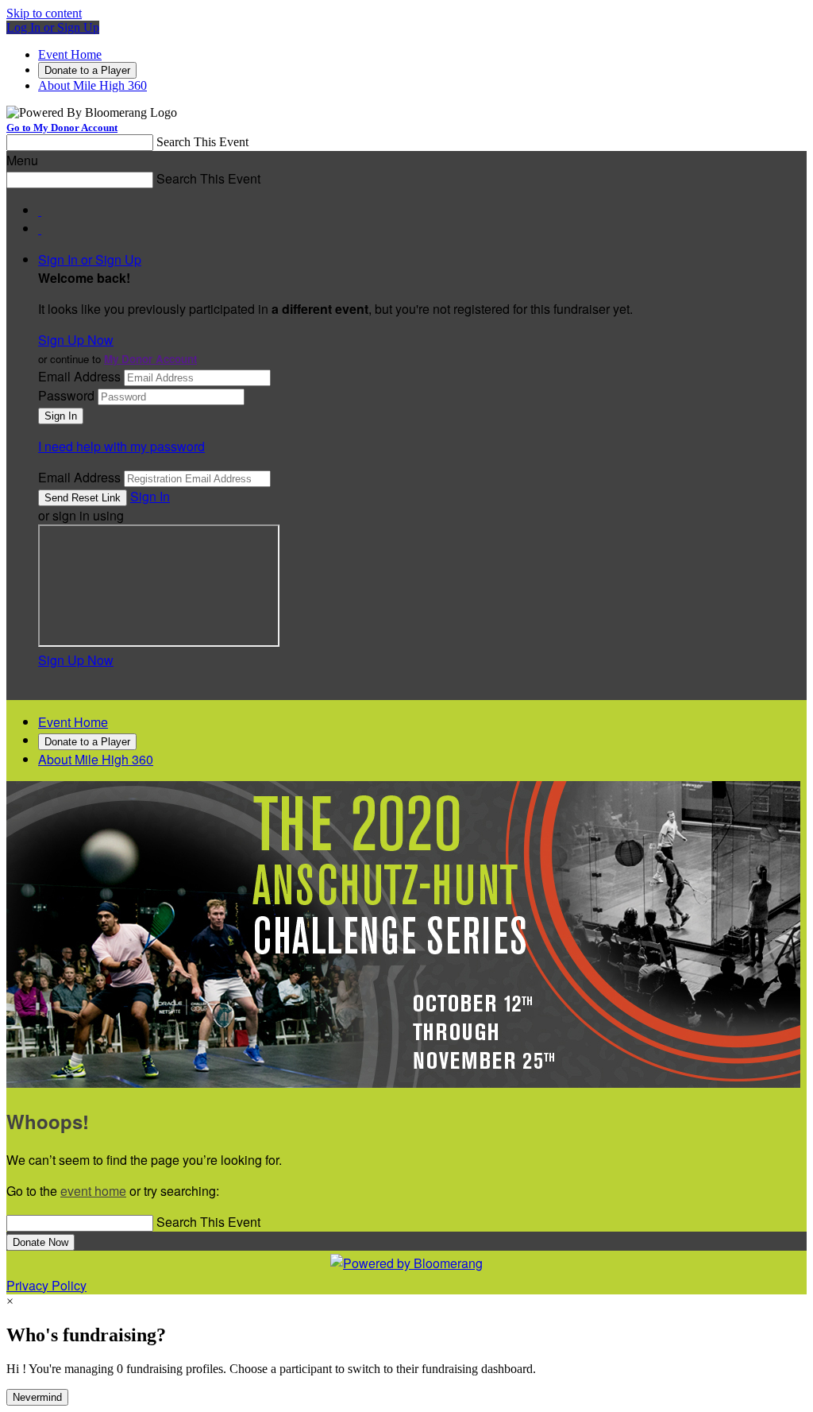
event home (93, 1191)
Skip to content (44, 13)
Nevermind (37, 1397)
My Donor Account (150, 358)
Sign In (150, 496)
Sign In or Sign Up (89, 259)
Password (66, 395)
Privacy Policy (46, 1285)
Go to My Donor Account (62, 127)
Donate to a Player (87, 70)
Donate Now (40, 1242)
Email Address (79, 376)
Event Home (70, 54)
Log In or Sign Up (52, 27)
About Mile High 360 (92, 85)
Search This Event (202, 142)
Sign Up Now (76, 340)
